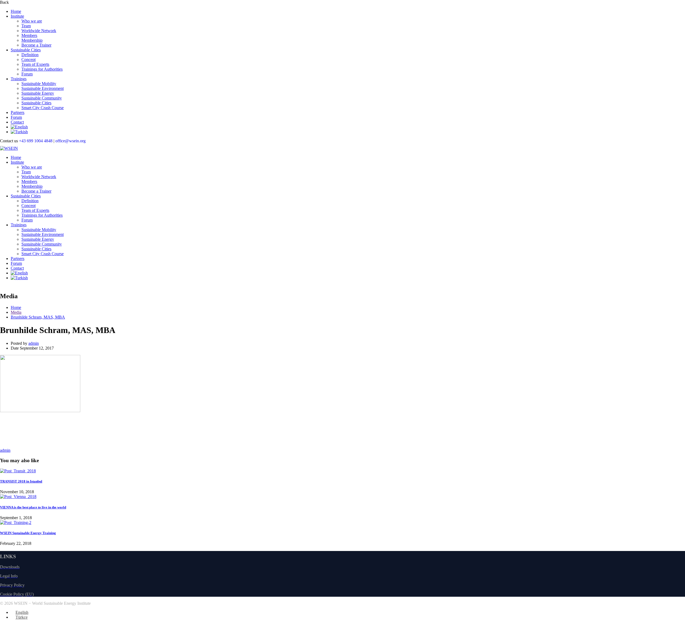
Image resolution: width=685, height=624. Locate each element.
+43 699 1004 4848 (36, 141)
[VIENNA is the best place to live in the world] (18, 496)
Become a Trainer (36, 45)
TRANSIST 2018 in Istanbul (21, 481)
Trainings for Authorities (42, 69)
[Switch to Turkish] (19, 131)
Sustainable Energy (37, 93)
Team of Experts (35, 64)
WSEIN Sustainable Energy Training (28, 533)
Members (29, 35)
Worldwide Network (38, 30)
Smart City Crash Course (42, 107)
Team (26, 26)
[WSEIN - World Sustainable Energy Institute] (9, 148)
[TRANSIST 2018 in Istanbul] (18, 471)
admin (33, 343)
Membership (32, 40)
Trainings (18, 78)
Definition (30, 54)
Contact (17, 122)
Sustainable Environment (42, 88)
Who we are (31, 21)
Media (16, 312)
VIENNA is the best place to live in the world (33, 507)
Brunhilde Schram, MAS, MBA (38, 317)
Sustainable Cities (26, 50)
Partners (17, 112)
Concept (28, 59)
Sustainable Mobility (38, 83)
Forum (27, 74)
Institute (17, 16)
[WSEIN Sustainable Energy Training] (15, 522)
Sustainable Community (41, 98)
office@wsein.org (70, 141)
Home (16, 11)
